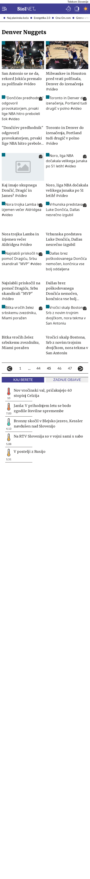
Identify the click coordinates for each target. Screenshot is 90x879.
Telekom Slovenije (78, 1)
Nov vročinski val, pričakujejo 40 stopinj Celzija (43, 393)
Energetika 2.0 (42, 18)
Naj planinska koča (18, 18)
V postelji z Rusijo (29, 451)
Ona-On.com (63, 18)
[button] (3, 8)
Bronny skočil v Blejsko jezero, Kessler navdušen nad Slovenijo (48, 423)
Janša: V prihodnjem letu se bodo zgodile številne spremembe (42, 408)
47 (70, 368)
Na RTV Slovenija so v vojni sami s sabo (48, 436)
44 (38, 368)
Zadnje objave (67, 380)
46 (59, 368)
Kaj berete (23, 380)
